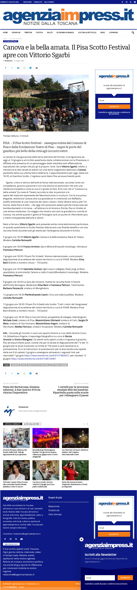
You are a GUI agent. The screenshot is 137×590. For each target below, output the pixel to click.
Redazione (27, 2)
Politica (39, 32)
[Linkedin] (18, 67)
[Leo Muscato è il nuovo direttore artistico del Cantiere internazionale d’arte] (75, 438)
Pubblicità (38, 2)
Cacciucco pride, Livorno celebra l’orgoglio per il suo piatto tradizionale (44, 484)
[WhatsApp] (24, 67)
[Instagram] (126, 2)
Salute (50, 32)
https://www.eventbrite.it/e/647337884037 (46, 355)
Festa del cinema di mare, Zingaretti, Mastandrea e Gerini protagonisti (74, 484)
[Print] (36, 67)
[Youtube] (134, 2)
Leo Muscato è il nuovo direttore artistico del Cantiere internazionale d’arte (75, 452)
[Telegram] (30, 67)
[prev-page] (84, 424)
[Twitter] (130, 2)
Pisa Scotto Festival (38, 365)
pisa (23, 365)
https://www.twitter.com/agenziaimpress (33, 411)
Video (102, 32)
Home (5, 32)
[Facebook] (122, 2)
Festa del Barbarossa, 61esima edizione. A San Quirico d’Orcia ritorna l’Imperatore (21, 390)
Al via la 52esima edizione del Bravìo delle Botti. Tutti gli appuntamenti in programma (15, 452)
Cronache (16, 32)
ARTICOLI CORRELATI (12, 424)
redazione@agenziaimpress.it (27, 533)
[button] (133, 32)
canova (15, 365)
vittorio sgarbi (59, 365)
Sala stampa (49, 2)
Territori (28, 32)
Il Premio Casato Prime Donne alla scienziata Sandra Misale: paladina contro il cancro (15, 484)
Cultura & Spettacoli (87, 32)
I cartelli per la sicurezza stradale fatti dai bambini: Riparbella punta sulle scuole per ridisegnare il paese (71, 391)
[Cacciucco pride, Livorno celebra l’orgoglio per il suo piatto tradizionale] (46, 470)
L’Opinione (113, 32)
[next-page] (87, 424)
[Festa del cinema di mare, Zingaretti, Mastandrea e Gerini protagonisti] (75, 470)
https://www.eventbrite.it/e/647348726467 (33, 358)
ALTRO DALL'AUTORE (31, 424)
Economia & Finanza (65, 32)
